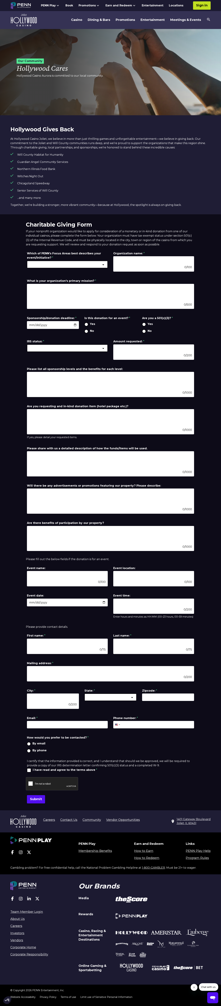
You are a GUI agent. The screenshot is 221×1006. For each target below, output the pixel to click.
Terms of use (68, 997)
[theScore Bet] (188, 968)
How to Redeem (146, 858)
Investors (17, 933)
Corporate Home (23, 947)
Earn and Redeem (118, 5)
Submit (36, 799)
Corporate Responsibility (29, 954)
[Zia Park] (132, 955)
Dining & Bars (99, 20)
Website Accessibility (23, 997)
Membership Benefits (95, 851)
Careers (49, 820)
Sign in (202, 5)
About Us (17, 919)
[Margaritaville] (176, 944)
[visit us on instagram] (21, 853)
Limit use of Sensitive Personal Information (106, 997)
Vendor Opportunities (123, 820)
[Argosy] (122, 944)
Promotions (87, 5)
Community (92, 820)
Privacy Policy (48, 997)
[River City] (120, 955)
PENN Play (48, 5)
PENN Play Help (198, 851)
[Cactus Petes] (150, 944)
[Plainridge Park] (193, 944)
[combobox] (67, 264)
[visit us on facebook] (12, 853)
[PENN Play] (131, 916)
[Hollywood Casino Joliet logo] (24, 20)
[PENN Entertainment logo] (24, 5)
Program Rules (197, 858)
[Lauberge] (197, 933)
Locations (176, 5)
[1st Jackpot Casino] (143, 955)
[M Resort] (161, 944)
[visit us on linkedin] (29, 899)
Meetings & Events (185, 20)
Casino (76, 20)
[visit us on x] (29, 853)
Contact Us (68, 820)
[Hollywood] (131, 933)
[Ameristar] (166, 933)
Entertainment (152, 5)
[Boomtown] (137, 944)
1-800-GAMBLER (153, 867)
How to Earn (143, 851)
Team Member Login (26, 912)
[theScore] (131, 900)
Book (69, 5)
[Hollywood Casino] (131, 968)
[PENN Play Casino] (160, 968)
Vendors (16, 940)
